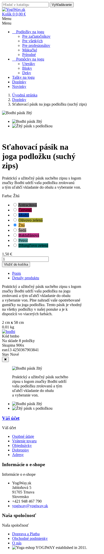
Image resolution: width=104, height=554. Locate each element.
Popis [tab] (16, 273)
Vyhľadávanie (62, 5)
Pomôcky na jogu (30, 59)
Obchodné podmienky (30, 538)
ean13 (7, 350)
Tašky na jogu (23, 77)
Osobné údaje (23, 436)
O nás (16, 543)
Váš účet (10, 418)
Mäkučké (29, 50)
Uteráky (28, 64)
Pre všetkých (32, 41)
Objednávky (22, 445)
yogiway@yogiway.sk (30, 506)
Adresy (18, 454)
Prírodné (29, 54)
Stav (6, 354)
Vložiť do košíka (16, 264)
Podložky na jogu (30, 32)
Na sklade (10, 341)
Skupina (9, 345)
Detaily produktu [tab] (25, 278)
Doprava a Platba (26, 534)
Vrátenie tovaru (24, 441)
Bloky (27, 68)
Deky (26, 73)
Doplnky (19, 82)
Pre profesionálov (36, 45)
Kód (6, 336)
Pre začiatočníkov (36, 36)
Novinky (19, 86)
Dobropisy (20, 450)
